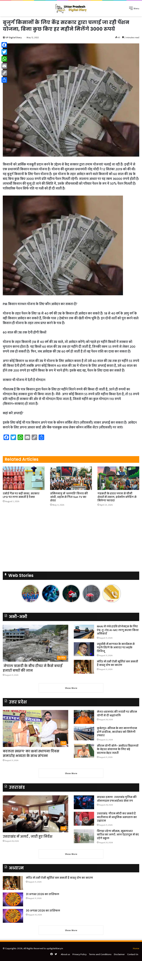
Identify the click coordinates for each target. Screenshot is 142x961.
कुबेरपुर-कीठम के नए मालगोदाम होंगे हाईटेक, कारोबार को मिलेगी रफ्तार (117, 731)
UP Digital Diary (14, 37)
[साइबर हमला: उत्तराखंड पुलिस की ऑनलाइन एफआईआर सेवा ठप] (84, 802)
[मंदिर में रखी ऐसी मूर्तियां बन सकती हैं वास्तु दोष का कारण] (84, 667)
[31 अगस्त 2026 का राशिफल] (13, 899)
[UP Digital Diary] (71, 8)
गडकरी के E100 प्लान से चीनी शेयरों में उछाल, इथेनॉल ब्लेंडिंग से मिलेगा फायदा (116, 497)
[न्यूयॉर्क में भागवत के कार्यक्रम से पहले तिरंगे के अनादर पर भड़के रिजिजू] (84, 649)
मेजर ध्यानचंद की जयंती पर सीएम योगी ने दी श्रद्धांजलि (117, 713)
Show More (71, 688)
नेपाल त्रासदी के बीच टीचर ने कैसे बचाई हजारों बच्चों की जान (32, 668)
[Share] (4, 79)
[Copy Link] (4, 72)
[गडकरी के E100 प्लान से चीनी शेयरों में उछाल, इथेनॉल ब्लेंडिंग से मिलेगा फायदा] (118, 478)
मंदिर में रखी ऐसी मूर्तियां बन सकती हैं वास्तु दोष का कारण (117, 663)
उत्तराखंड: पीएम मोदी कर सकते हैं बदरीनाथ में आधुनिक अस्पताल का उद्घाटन (117, 817)
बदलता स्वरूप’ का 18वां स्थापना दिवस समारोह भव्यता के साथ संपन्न (31, 753)
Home (136, 948)
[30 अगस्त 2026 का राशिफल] (13, 916)
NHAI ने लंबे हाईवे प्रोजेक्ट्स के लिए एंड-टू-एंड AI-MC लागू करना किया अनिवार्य (118, 630)
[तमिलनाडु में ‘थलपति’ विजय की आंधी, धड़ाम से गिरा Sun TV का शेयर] (71, 478)
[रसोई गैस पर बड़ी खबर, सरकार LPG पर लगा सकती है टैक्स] (24, 478)
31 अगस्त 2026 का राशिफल (42, 894)
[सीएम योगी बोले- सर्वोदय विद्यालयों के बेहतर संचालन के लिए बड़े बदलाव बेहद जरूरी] (84, 751)
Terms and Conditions (100, 954)
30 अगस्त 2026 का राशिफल (43, 910)
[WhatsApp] (4, 58)
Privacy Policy (79, 954)
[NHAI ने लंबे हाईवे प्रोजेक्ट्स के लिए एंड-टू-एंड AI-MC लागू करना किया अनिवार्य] (84, 632)
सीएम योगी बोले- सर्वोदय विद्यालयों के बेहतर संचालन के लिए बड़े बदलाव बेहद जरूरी (117, 749)
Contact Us (132, 954)
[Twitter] (4, 51)
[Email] (4, 65)
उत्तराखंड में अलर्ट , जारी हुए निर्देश (27, 836)
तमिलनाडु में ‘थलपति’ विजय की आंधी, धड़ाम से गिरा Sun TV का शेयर (69, 497)
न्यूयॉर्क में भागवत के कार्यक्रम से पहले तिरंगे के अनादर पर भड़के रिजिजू (116, 647)
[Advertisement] (71, 540)
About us (65, 954)
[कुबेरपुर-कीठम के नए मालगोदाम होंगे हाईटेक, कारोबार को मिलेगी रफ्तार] (84, 733)
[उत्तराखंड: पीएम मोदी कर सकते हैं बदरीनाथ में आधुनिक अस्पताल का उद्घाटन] (84, 819)
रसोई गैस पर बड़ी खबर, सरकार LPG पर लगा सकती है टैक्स (21, 495)
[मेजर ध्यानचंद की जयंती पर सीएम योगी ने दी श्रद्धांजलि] (84, 717)
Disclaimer (119, 954)
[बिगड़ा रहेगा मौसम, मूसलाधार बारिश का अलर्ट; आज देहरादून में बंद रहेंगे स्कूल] (84, 836)
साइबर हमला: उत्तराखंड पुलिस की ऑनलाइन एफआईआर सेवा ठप (116, 799)
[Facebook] (4, 44)
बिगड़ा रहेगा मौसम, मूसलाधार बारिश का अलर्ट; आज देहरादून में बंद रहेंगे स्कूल (118, 834)
